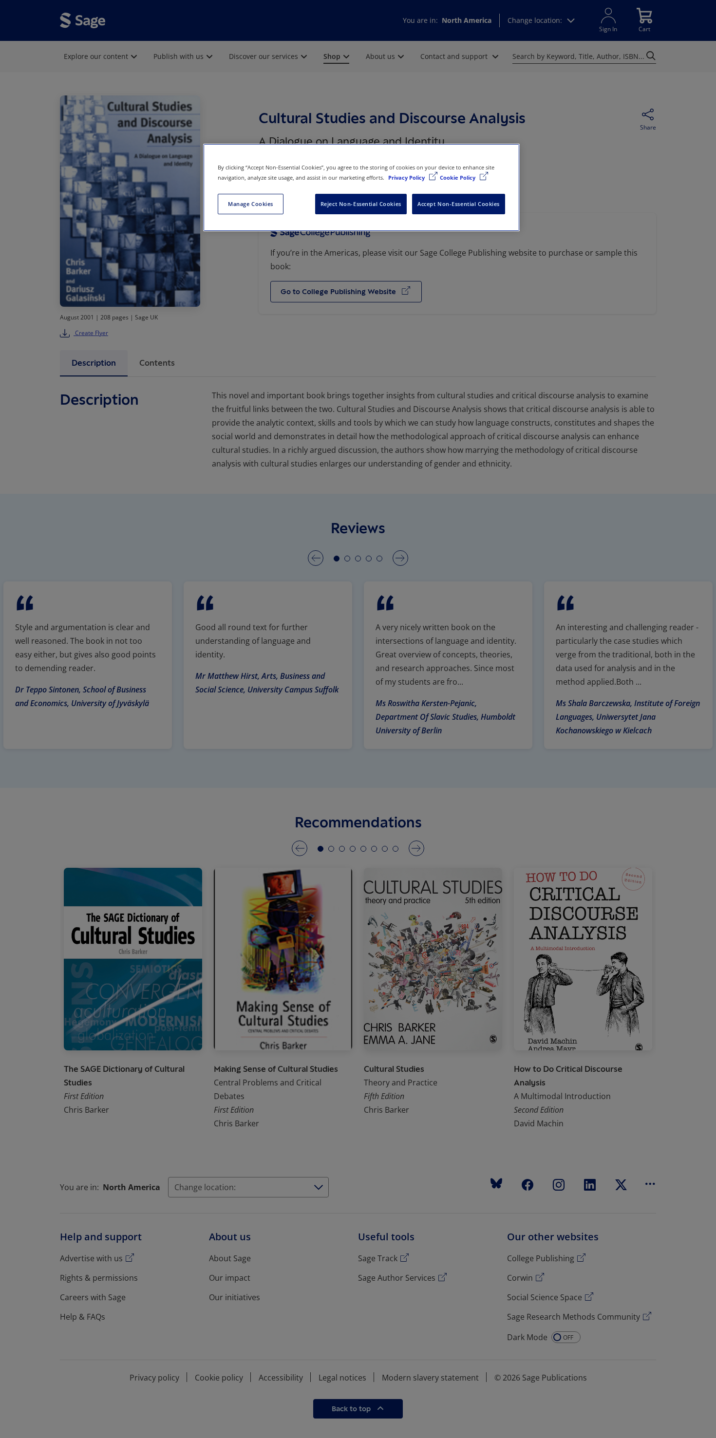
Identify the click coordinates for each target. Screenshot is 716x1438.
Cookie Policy (458, 177)
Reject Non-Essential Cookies (360, 203)
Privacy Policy (407, 177)
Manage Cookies (250, 203)
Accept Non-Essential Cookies (458, 203)
